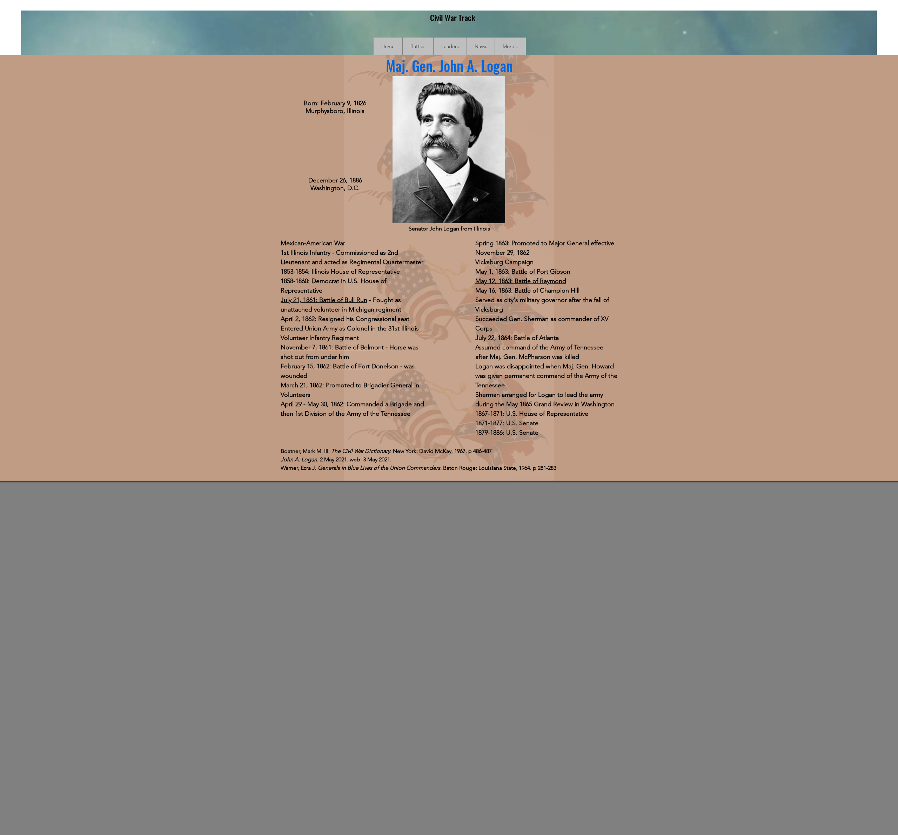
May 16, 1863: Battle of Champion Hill (527, 290)
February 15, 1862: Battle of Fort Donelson (339, 366)
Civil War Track (452, 17)
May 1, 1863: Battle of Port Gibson (522, 271)
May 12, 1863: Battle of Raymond (520, 281)
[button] (417, 46)
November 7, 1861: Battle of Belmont (332, 347)
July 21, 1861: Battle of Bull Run (324, 300)
